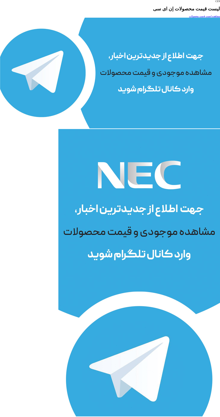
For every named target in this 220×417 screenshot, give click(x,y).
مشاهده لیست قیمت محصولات (204, 16)
